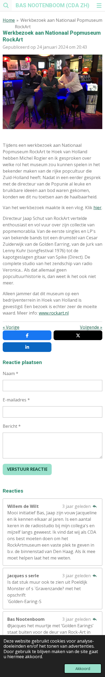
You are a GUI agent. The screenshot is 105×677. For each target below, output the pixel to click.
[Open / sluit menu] (99, 5)
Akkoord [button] (82, 668)
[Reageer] (95, 506)
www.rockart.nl (54, 313)
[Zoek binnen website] (6, 5)
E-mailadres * (16, 400)
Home (9, 20)
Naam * (10, 373)
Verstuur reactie (27, 469)
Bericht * (12, 426)
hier (97, 208)
